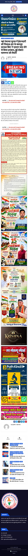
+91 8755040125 (8, 537)
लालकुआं (11, 454)
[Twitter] (5, 82)
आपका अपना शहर (8, 38)
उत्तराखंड (12, 38)
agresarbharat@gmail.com (10, 539)
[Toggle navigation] (13, 15)
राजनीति (14, 471)
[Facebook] (2, 82)
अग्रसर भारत (15, 547)
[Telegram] (9, 82)
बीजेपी (22, 453)
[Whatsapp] (12, 82)
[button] (23, 15)
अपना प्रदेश (2, 38)
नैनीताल (19, 453)
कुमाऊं (16, 453)
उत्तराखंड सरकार (12, 453)
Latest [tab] (8, 439)
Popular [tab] (19, 439)
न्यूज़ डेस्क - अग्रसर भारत (12, 57)
